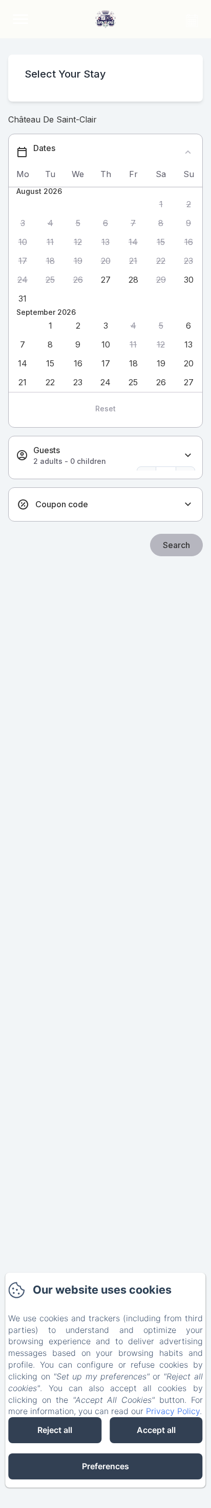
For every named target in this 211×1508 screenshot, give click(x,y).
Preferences (105, 1466)
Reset (105, 408)
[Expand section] (188, 455)
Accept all (156, 1430)
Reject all (54, 1430)
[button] (161, 204)
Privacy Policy (173, 1411)
